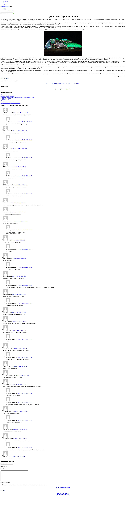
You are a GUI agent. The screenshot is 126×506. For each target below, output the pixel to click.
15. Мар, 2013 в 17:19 (27, 157)
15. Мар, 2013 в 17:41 (27, 357)
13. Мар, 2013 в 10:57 (21, 312)
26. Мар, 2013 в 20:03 (27, 420)
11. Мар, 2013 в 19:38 (21, 276)
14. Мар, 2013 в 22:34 (22, 366)
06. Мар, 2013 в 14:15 (23, 112)
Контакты (5, 2)
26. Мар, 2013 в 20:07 (27, 447)
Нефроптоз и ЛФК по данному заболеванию (10, 103)
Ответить (16, 112)
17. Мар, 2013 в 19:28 (22, 438)
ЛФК (4, 8)
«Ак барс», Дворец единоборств (8, 94)
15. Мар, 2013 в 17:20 (27, 175)
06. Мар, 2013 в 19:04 (22, 130)
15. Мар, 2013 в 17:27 (27, 229)
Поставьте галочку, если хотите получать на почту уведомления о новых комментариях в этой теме (24, 484)
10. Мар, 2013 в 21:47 (23, 220)
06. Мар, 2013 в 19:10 (22, 148)
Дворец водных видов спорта (7, 96)
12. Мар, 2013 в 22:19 (21, 294)
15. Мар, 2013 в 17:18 (27, 139)
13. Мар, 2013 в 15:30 (22, 321)
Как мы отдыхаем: (63, 487)
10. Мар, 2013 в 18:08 (21, 211)
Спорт (4, 9)
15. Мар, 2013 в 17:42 (24, 375)
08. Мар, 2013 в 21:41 (22, 184)
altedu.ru (7, 6)
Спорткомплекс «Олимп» (6, 98)
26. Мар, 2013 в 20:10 (27, 402)
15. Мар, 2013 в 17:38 (27, 285)
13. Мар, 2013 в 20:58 (22, 348)
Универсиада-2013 (10, 10)
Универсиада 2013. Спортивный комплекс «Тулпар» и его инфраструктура (17, 97)
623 (1, 100)
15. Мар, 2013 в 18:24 (21, 384)
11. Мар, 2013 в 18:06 (21, 258)
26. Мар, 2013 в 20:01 (27, 393)
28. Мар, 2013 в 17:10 (20, 456)
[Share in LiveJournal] (71, 83)
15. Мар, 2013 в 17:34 (27, 249)
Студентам (5, 4)
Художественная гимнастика (7, 101)
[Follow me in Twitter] (57, 89)
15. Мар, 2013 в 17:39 (27, 303)
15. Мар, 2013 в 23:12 (23, 411)
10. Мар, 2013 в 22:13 (20, 240)
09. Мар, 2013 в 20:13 (21, 202)
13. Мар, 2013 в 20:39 (21, 330)
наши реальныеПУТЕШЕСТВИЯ (63, 494)
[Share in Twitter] (49, 83)
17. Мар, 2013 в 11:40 (22, 429)
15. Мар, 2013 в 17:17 (27, 121)
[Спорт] (3, 6)
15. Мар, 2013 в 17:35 (27, 267)
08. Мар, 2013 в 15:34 (21, 166)
